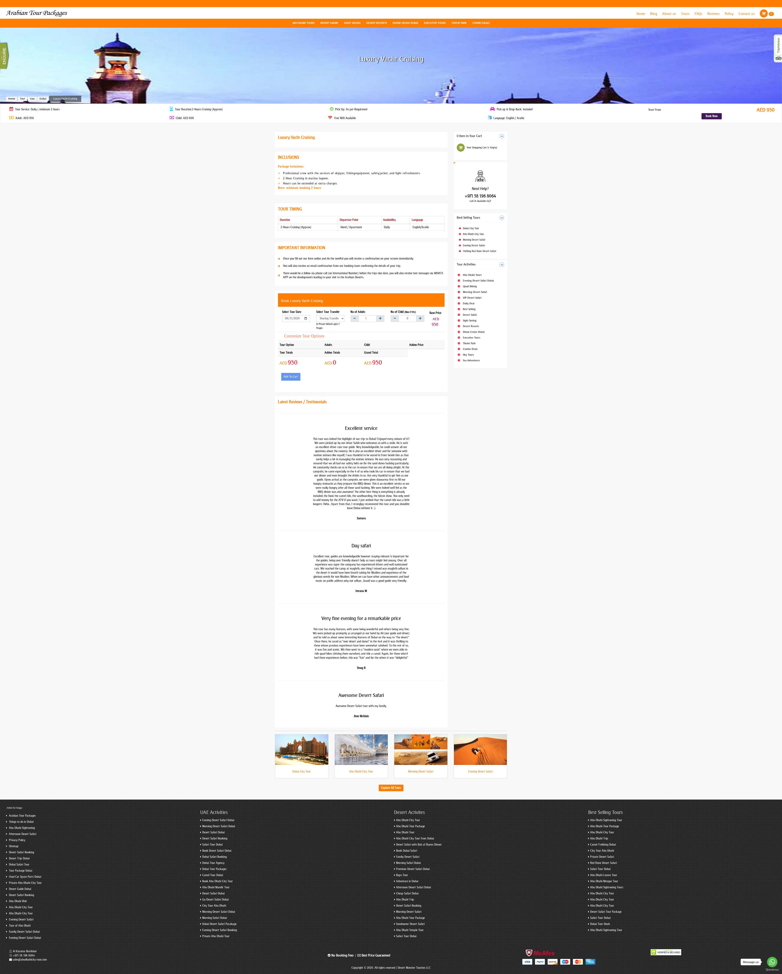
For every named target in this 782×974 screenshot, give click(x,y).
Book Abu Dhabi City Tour (217, 881)
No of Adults (357, 312)
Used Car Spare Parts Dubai (24, 877)
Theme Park (459, 23)
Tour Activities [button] (466, 264)
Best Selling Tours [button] (468, 217)
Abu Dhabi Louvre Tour (603, 875)
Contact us (747, 14)
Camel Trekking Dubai (603, 844)
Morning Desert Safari (473, 239)
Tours (686, 14)
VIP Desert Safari (471, 297)
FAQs (699, 14)
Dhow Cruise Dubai (405, 23)
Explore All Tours (391, 788)
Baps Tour (402, 875)
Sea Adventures (471, 360)
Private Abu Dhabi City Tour (25, 883)
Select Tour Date (291, 312)
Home (641, 14)
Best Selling (469, 309)
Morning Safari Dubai (214, 918)
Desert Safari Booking (21, 852)
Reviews (714, 14)
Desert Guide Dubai (19, 889)
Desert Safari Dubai (213, 832)
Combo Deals (481, 23)
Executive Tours (435, 23)
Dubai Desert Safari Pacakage (219, 924)
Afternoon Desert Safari (22, 834)
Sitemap (13, 846)
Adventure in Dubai (407, 881)
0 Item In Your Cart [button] (469, 136)
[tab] (480, 136)
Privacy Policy (16, 840)
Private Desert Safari (602, 857)
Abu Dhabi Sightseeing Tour (606, 820)
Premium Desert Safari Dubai (413, 869)
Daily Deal (468, 303)
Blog (654, 14)
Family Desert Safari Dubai (24, 931)
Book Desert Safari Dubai (216, 850)
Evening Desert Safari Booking (219, 930)
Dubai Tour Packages (214, 869)
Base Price (435, 313)
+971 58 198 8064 (480, 196)
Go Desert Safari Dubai (215, 899)
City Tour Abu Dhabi (214, 905)
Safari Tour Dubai (212, 844)
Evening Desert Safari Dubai (478, 280)
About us (669, 14)
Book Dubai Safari (406, 850)
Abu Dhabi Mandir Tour (216, 887)
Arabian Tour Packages (22, 815)
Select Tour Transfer (327, 312)
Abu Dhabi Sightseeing (21, 828)
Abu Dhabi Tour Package (410, 826)
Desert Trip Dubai (19, 858)
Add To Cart (291, 376)
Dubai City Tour (470, 228)
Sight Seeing (352, 23)
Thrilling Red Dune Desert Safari (479, 251)
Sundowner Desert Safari (410, 924)
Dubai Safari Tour (18, 864)
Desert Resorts (376, 23)
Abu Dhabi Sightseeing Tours (606, 887)
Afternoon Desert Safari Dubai (413, 887)
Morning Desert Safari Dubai (218, 826)
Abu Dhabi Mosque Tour (604, 881)
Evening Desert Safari (473, 245)
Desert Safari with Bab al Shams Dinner (419, 844)
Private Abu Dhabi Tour (216, 936)
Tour (22, 98)
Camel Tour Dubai (212, 875)
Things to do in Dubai (21, 822)
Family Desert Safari (407, 857)
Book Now (712, 116)
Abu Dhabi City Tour (473, 234)
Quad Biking (469, 286)
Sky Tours (468, 354)
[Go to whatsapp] (772, 962)
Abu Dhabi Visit (17, 901)
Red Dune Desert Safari (603, 863)
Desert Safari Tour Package (606, 912)
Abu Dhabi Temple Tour (410, 930)
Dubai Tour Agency (213, 863)
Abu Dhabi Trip (405, 899)
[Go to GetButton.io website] (772, 970)
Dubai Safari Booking (214, 857)
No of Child (403, 312)
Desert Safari (329, 23)
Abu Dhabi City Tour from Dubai (415, 838)
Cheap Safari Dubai (407, 893)
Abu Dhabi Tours (303, 23)
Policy (730, 14)
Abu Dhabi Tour (405, 832)
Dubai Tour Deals (600, 924)
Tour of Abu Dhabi (19, 925)
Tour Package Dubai (20, 870)
